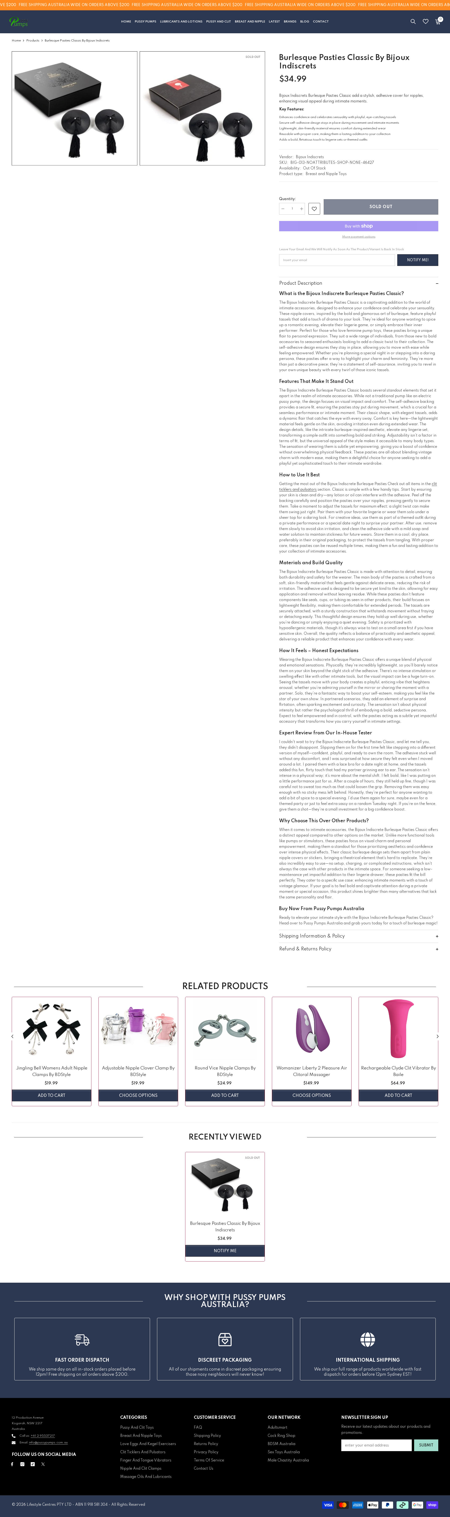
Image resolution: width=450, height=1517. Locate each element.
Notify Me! (418, 260)
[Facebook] (12, 1464)
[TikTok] (32, 1464)
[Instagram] (22, 1464)
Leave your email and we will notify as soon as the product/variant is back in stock (341, 249)
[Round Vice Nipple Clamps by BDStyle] (225, 1028)
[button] (12, 1036)
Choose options (138, 1096)
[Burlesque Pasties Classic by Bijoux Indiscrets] (225, 1183)
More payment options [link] (358, 236)
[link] (314, 209)
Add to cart (51, 1096)
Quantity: (287, 199)
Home (16, 40)
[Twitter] (43, 1464)
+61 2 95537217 (43, 1435)
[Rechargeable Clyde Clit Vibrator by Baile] (398, 1028)
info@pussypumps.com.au (48, 1442)
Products (32, 40)
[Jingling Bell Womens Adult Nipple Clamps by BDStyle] (51, 1028)
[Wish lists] (425, 21)
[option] (51, 1053)
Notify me (225, 1251)
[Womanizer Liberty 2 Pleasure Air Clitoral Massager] (311, 1028)
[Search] (413, 21)
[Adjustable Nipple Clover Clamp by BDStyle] (138, 1028)
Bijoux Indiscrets (310, 157)
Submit (426, 1445)
